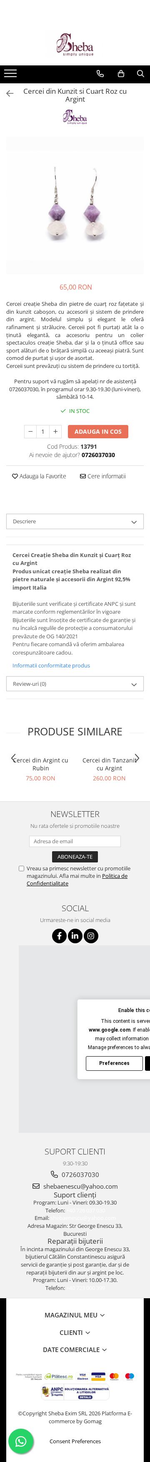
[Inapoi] (6, 93)
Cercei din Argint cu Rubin (40, 764)
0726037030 (79, 1174)
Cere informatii (106, 476)
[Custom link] (11, 76)
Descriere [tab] (24, 521)
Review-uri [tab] (29, 683)
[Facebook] (59, 936)
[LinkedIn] (75, 936)
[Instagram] (91, 936)
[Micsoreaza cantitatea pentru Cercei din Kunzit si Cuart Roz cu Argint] (30, 431)
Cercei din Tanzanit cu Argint (109, 764)
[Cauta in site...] (140, 73)
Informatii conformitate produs (51, 665)
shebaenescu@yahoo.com (80, 1186)
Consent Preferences (75, 1441)
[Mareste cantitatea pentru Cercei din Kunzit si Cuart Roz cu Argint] (55, 431)
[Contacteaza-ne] (100, 73)
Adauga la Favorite (42, 476)
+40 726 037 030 (85, 1210)
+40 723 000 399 (85, 1288)
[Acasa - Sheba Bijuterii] (75, 44)
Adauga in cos (98, 431)
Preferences (114, 1063)
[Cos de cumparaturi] (121, 73)
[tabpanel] (75, 205)
